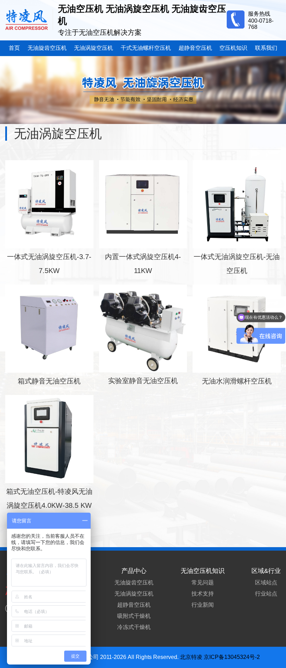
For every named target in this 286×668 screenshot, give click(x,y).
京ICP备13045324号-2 (232, 657)
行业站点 (266, 594)
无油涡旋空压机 (93, 48)
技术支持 (202, 594)
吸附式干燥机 (134, 616)
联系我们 (266, 48)
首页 (14, 48)
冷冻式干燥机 (134, 627)
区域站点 (266, 582)
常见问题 (202, 582)
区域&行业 (266, 570)
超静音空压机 (195, 48)
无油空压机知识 (203, 570)
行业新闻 (202, 605)
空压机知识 (233, 48)
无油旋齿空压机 (47, 48)
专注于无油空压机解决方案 (100, 32)
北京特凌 (191, 657)
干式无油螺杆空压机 (146, 48)
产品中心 (133, 570)
